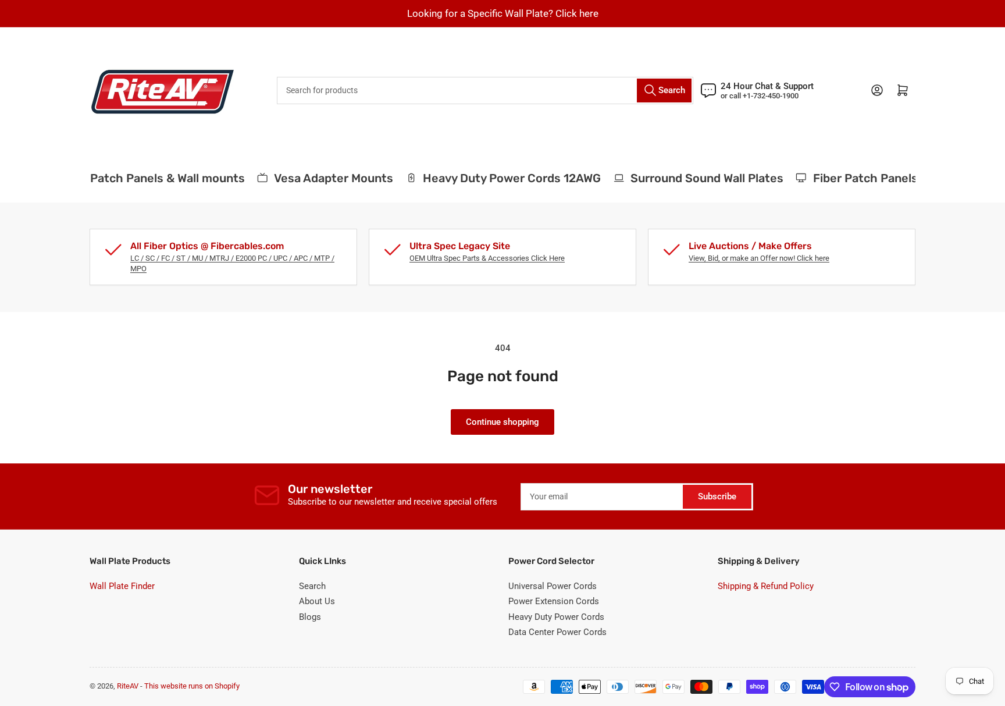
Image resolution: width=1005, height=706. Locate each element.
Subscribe (717, 496)
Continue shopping (502, 422)
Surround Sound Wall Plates (701, 178)
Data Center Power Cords (557, 632)
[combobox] (485, 90)
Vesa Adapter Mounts (328, 178)
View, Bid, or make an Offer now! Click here (759, 258)
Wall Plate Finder (122, 586)
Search (312, 586)
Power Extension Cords (553, 601)
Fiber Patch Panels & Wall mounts (146, 178)
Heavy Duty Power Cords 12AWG (507, 178)
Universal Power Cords (552, 586)
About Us (317, 601)
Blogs (310, 617)
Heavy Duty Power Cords (556, 617)
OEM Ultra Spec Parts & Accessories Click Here (487, 258)
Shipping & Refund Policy (766, 586)
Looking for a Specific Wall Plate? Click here (502, 13)
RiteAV (127, 686)
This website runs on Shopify (192, 686)
